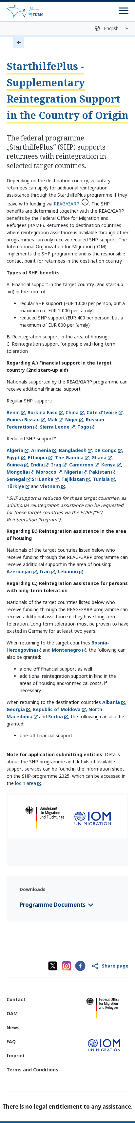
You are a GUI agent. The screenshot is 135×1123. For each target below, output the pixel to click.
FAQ (11, 1041)
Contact (16, 999)
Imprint (16, 1055)
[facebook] (80, 966)
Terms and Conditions (32, 1069)
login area (25, 783)
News (13, 1027)
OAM (12, 1013)
